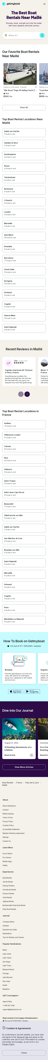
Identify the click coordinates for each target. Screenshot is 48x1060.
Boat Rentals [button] (7, 878)
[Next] (27, 394)
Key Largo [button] (6, 981)
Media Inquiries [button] (8, 814)
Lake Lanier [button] (7, 954)
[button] (20, 74)
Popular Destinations (12, 944)
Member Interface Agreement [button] (13, 833)
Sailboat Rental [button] (8, 901)
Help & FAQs (7, 1002)
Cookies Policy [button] (8, 825)
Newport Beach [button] (8, 969)
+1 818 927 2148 (9, 1005)
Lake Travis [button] (7, 965)
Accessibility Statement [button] (11, 829)
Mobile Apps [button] (7, 861)
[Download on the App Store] (15, 691)
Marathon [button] (6, 989)
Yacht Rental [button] (7, 897)
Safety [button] (5, 865)
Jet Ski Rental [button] (8, 882)
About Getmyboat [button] (9, 806)
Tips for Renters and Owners (13, 937)
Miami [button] (5, 950)
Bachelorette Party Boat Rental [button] (14, 905)
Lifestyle (6, 926)
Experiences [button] (8, 872)
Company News (8, 922)
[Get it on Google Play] (32, 691)
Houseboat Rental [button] (9, 890)
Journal (6, 916)
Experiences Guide (10, 930)
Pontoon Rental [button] (8, 893)
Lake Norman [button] (7, 977)
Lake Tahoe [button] (7, 958)
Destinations (7, 933)
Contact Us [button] (7, 841)
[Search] (42, 35)
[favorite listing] (36, 87)
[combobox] (20, 35)
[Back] (21, 394)
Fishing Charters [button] (9, 886)
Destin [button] (5, 985)
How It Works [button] (7, 853)
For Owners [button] (7, 857)
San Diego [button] (6, 962)
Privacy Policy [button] (8, 1044)
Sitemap (6, 837)
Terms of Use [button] (22, 1037)
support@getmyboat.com (12, 1009)
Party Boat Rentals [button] (9, 909)
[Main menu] (44, 4)
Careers (6, 810)
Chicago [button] (6, 973)
